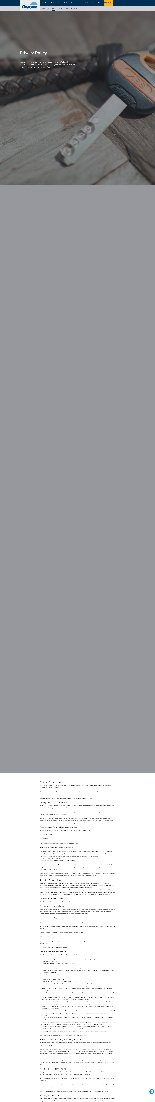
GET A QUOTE (108, 3)
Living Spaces (45, 3)
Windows (66, 3)
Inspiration (79, 3)
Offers (99, 3)
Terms (67, 8)
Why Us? (87, 3)
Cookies (60, 8)
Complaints (74, 8)
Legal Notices (45, 8)
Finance (94, 3)
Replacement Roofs (56, 3)
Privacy (53, 8)
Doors (73, 3)
